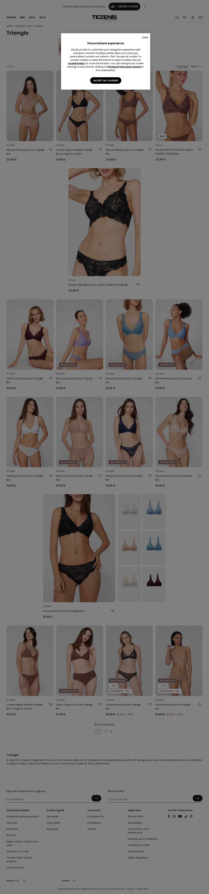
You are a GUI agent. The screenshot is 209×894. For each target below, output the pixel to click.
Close (145, 37)
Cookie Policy (76, 63)
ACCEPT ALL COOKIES (105, 80)
